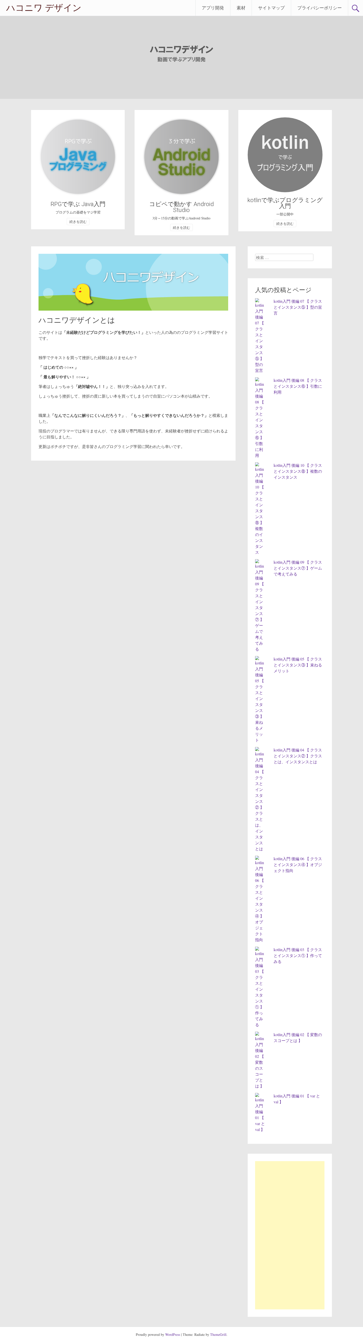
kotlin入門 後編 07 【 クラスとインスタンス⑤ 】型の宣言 (298, 307)
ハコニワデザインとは (77, 320)
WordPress (172, 1334)
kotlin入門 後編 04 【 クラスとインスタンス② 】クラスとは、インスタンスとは (298, 755)
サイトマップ (271, 7)
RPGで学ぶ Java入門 (78, 204)
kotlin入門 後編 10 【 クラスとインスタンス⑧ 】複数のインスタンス (298, 471)
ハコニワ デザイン (43, 8)
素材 (241, 7)
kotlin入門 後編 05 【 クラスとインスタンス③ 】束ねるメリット (298, 664)
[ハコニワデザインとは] (133, 309)
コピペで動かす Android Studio (181, 207)
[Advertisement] (289, 1235)
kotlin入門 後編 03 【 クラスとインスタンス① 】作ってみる (298, 955)
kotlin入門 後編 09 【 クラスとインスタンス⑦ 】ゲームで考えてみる (298, 567)
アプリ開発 (213, 7)
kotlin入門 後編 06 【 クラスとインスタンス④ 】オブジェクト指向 (298, 864)
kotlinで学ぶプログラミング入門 (285, 203)
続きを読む (78, 221)
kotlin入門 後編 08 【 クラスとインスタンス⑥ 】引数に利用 (298, 386)
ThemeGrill (218, 1334)
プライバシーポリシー (319, 7)
